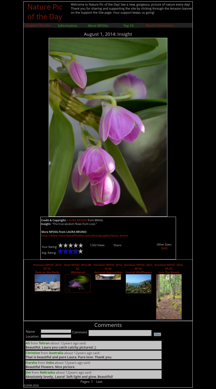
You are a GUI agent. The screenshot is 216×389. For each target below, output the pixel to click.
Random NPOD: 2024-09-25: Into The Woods (169, 268)
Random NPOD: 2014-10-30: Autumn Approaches (108, 268)
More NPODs (98, 25)
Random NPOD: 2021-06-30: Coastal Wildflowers (138, 268)
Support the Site (38, 25)
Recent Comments (160, 25)
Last (99, 381)
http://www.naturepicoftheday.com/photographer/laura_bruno (84, 235)
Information (67, 25)
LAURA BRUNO (77, 220)
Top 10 (128, 25)
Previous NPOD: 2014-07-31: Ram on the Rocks (47, 268)
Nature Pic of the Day (44, 11)
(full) (164, 248)
